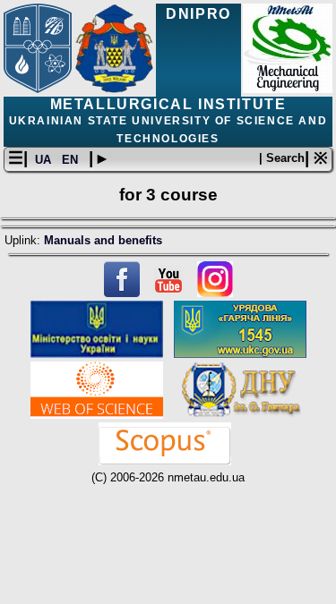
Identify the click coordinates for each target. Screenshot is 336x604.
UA (45, 159)
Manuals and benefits (103, 240)
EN (72, 159)
